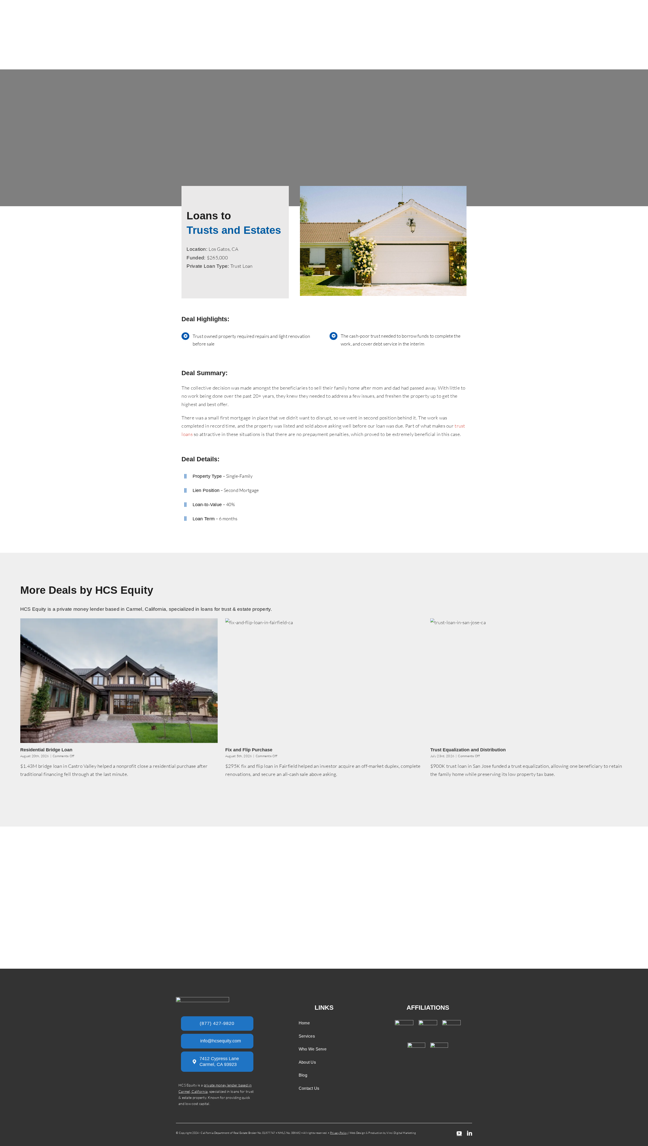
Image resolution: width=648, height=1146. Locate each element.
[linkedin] (469, 1133)
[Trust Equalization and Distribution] (529, 680)
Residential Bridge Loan (46, 749)
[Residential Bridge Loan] (119, 680)
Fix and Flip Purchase (248, 749)
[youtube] (459, 1133)
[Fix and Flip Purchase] (324, 680)
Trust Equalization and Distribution (468, 749)
